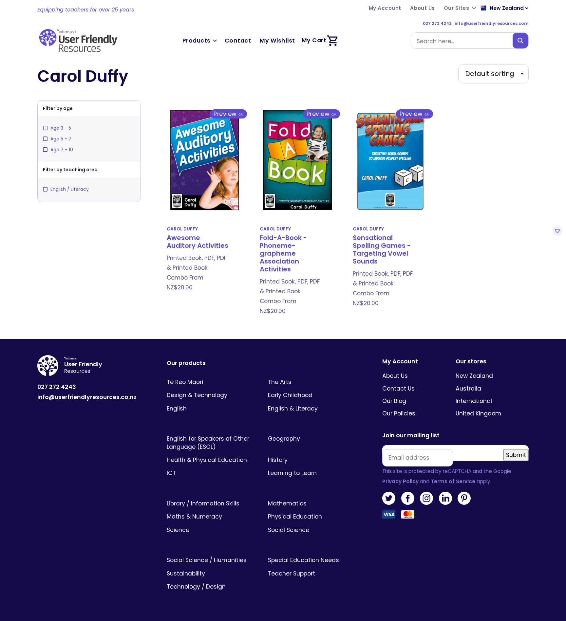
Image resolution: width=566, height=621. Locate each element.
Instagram (426, 498)
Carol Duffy (182, 229)
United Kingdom (478, 413)
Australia (468, 389)
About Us (395, 376)
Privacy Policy (400, 481)
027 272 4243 (437, 23)
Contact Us (398, 389)
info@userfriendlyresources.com (492, 23)
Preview (226, 114)
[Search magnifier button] (520, 40)
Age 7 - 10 (61, 149)
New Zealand (474, 376)
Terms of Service (453, 481)
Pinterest (464, 498)
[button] (556, 231)
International (474, 401)
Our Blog (394, 401)
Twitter (388, 498)
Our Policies (398, 413)
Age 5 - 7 (60, 139)
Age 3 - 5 (60, 128)
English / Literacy (69, 189)
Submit (516, 455)
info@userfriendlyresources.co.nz (87, 397)
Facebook (407, 498)
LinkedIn (445, 498)
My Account (400, 361)
